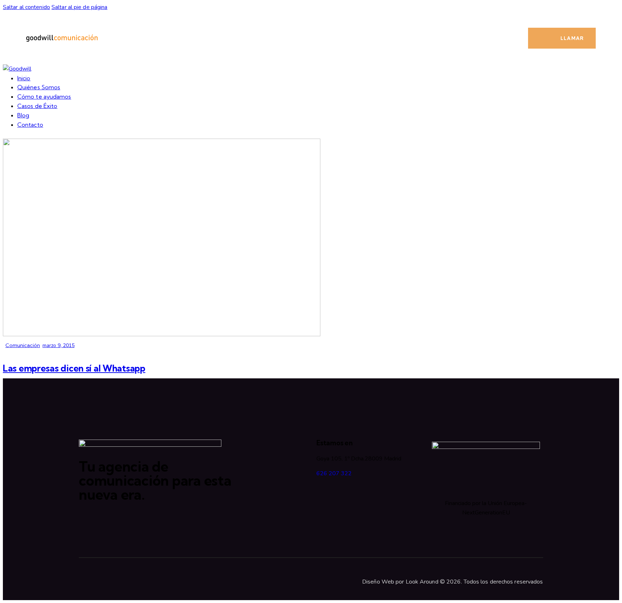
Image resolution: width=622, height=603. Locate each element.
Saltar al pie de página (79, 7)
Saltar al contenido (26, 7)
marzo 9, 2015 (58, 345)
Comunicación (22, 345)
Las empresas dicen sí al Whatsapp (74, 368)
